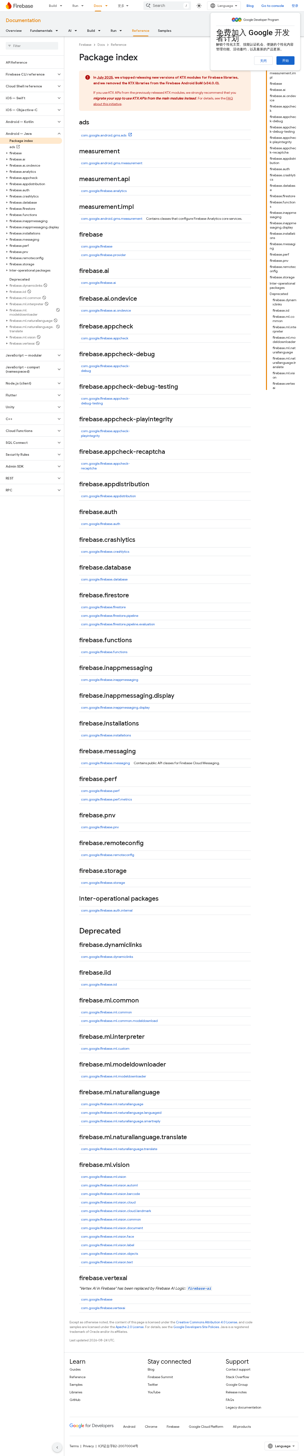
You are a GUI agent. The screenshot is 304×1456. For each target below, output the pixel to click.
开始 (285, 60)
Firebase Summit (160, 1377)
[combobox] (167, 5)
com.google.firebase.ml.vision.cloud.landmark (116, 1211)
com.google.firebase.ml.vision (103, 1177)
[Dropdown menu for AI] (77, 30)
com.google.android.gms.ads (104, 135)
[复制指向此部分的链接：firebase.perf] (122, 779)
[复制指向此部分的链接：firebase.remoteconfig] (148, 843)
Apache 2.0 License (130, 1327)
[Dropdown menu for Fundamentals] (58, 30)
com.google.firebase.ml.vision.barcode (110, 1194)
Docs (98, 6)
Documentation (23, 20)
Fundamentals (41, 30)
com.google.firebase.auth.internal (107, 910)
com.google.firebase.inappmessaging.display (115, 707)
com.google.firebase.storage (103, 882)
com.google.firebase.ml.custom (105, 1048)
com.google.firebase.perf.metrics (106, 799)
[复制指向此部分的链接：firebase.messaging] (140, 751)
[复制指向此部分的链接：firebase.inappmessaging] (157, 668)
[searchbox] (32, 46)
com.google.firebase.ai (98, 283)
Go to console (272, 6)
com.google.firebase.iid (99, 984)
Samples (164, 30)
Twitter (153, 1384)
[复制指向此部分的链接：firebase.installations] (143, 724)
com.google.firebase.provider (103, 255)
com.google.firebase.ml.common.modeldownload (119, 1021)
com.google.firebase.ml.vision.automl (109, 1185)
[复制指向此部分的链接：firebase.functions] (137, 640)
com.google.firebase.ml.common (106, 1012)
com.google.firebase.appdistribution (108, 496)
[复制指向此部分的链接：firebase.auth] (122, 512)
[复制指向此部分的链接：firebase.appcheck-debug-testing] (183, 387)
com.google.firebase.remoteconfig (107, 855)
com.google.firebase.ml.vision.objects (109, 1253)
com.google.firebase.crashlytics (105, 551)
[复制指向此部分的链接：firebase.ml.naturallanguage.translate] (191, 1137)
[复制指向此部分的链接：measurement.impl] (138, 207)
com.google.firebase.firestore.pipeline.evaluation (118, 624)
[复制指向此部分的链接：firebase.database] (136, 568)
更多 (121, 6)
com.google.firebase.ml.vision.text (107, 1262)
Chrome (151, 1426)
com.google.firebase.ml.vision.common (111, 1219)
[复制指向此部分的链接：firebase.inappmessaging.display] (179, 696)
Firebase (85, 45)
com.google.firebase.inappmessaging (109, 680)
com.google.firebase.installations (106, 735)
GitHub (75, 1400)
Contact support (238, 1369)
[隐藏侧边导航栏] (57, 1447)
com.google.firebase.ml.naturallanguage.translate (119, 1149)
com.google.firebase (96, 246)
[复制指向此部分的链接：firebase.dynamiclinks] (147, 945)
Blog (250, 6)
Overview (14, 30)
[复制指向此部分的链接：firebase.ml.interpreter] (149, 1037)
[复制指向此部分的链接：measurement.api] (134, 179)
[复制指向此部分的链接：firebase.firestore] (133, 596)
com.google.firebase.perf (100, 791)
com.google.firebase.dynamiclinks (107, 957)
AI (69, 30)
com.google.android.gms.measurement (111, 163)
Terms (74, 1446)
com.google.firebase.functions (104, 652)
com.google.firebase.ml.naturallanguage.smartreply (120, 1121)
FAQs (230, 1400)
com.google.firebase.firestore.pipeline (109, 615)
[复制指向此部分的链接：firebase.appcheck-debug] (159, 354)
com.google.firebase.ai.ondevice (106, 310)
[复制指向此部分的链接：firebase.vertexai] (132, 1278)
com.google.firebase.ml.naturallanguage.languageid (121, 1112)
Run (75, 6)
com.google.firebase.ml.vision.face (107, 1236)
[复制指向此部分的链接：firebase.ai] (114, 271)
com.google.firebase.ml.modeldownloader (113, 1076)
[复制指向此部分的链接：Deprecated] (125, 931)
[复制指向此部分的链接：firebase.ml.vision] (134, 1165)
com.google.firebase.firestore (103, 607)
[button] (28, 74)
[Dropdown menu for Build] (62, 5)
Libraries (76, 1392)
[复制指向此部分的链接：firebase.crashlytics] (140, 540)
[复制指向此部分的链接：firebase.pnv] (120, 816)
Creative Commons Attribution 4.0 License (206, 1322)
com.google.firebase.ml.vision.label (107, 1245)
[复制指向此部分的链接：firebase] (107, 235)
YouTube (154, 1392)
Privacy (88, 1446)
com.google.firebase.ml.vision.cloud (108, 1202)
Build (53, 6)
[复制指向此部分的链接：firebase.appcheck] (137, 327)
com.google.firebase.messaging (105, 763)
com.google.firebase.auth (100, 524)
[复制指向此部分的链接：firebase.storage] (131, 871)
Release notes (236, 1392)
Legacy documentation (243, 1407)
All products (242, 1426)
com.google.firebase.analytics (104, 191)
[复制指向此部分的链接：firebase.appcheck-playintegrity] (177, 419)
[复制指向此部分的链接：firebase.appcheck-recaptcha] (170, 452)
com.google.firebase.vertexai (103, 1308)
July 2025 (105, 77)
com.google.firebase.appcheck (104, 338)
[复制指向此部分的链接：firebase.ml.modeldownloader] (171, 1065)
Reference (140, 30)
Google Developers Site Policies (196, 1327)
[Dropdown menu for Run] (84, 5)
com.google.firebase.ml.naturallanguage (112, 1104)
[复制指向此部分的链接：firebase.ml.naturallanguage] (164, 1093)
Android (129, 1426)
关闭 (263, 61)
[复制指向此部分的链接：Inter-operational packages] (163, 899)
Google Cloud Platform (206, 1426)
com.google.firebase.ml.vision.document (112, 1228)
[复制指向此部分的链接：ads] (94, 123)
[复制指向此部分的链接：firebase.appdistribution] (154, 484)
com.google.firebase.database (104, 579)
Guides (75, 1369)
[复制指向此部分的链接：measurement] (124, 151)
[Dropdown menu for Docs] (108, 5)
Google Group (237, 1384)
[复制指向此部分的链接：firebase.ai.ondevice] (142, 299)
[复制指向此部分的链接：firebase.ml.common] (143, 1001)
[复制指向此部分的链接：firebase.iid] (115, 973)
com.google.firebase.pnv (100, 827)
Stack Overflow (237, 1377)
